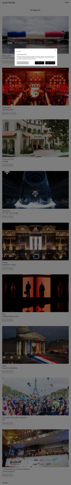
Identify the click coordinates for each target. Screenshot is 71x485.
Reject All (39, 62)
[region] (36, 57)
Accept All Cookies (50, 62)
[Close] (55, 50)
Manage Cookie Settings (22, 62)
